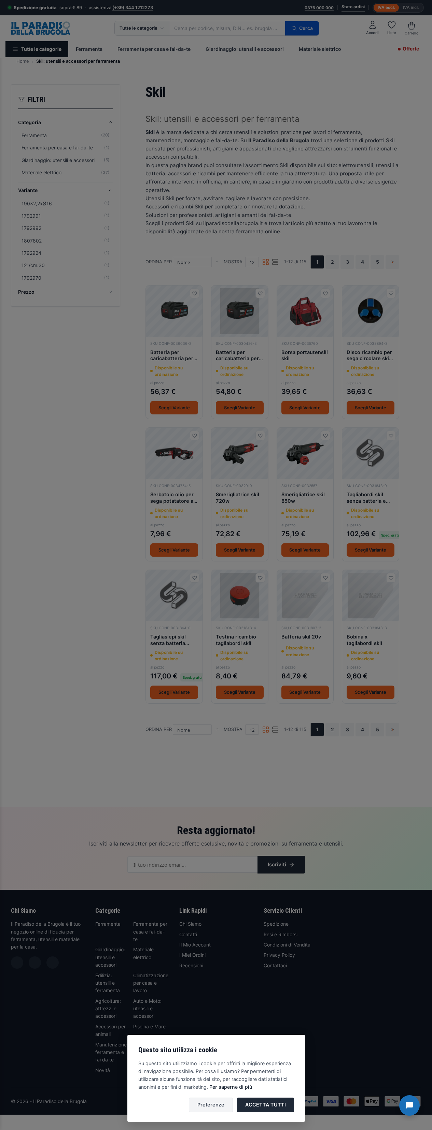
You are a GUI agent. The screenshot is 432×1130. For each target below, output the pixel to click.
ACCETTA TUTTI (265, 1104)
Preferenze (210, 1104)
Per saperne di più (230, 1087)
